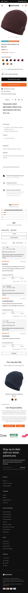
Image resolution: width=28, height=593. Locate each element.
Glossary (20, 425)
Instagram (6, 560)
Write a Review (16, 238)
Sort (14, 243)
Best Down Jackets (7, 524)
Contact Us (5, 502)
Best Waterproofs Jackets (8, 527)
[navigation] (2, 22)
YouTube (6, 563)
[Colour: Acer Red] (18, 59)
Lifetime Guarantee (7, 519)
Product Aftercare (7, 516)
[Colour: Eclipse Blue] (7, 59)
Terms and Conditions (8, 548)
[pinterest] (18, 100)
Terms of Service (6, 529)
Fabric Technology (7, 514)
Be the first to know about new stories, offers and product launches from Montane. (14, 462)
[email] (22, 100)
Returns (4, 497)
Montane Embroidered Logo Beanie (14, 394)
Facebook (6, 558)
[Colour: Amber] (3, 59)
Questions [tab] (13, 230)
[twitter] (15, 100)
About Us (5, 480)
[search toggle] (22, 5)
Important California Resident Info (11, 167)
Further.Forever (9, 425)
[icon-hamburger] (2, 5)
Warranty (5, 521)
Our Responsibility (7, 485)
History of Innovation (7, 483)
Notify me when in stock (14, 84)
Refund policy (6, 532)
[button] (8, 52)
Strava (5, 565)
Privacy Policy (6, 543)
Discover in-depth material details (11, 74)
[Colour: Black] (14, 59)
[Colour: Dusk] (11, 63)
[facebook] (12, 100)
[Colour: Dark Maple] (10, 59)
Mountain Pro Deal (7, 500)
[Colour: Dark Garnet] (22, 59)
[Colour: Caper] (3, 63)
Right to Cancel (6, 546)
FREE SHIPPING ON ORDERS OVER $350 (16, 1)
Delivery (4, 495)
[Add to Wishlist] (25, 11)
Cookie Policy (6, 541)
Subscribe (22, 467)
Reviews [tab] (5, 230)
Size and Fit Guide (7, 511)
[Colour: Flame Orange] (7, 63)
